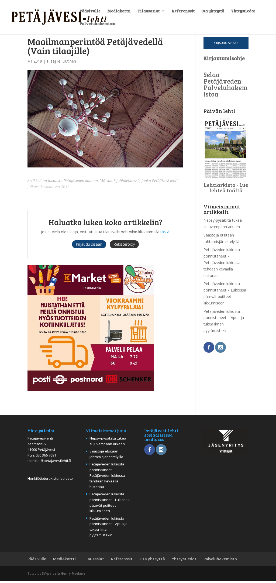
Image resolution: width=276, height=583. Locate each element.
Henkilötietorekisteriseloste (50, 478)
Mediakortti (119, 11)
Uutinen (69, 61)
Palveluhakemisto (97, 24)
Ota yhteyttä (212, 11)
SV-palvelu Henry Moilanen (65, 573)
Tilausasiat (148, 11)
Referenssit (183, 11)
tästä (164, 231)
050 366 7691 (46, 455)
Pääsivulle (90, 11)
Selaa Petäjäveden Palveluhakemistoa (225, 84)
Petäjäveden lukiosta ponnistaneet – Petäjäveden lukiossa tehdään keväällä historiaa (221, 262)
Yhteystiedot (243, 11)
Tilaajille (53, 61)
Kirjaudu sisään (226, 43)
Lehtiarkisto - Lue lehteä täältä (226, 187)
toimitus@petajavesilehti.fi (49, 460)
